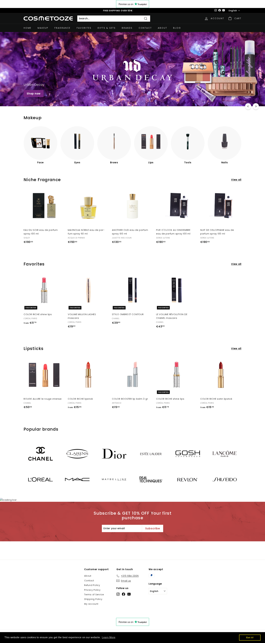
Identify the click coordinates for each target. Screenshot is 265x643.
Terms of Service (94, 594)
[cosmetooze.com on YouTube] (129, 594)
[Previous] (248, 106)
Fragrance (62, 27)
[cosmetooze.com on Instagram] (118, 594)
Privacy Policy (92, 589)
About (162, 27)
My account (91, 603)
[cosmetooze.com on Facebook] (123, 594)
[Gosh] (187, 454)
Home (27, 27)
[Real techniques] (151, 479)
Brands (127, 27)
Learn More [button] (108, 637)
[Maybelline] (114, 479)
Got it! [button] (249, 637)
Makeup (43, 27)
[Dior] (114, 454)
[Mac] (77, 479)
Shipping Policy (93, 599)
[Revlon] (187, 479)
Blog (177, 27)
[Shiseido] (224, 479)
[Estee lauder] (151, 453)
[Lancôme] (224, 454)
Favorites (84, 27)
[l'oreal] (40, 479)
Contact (145, 27)
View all (236, 179)
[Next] (256, 106)
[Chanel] (40, 454)
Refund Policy (92, 585)
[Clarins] (77, 453)
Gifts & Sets (106, 27)
